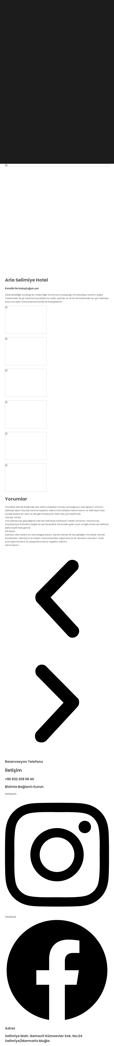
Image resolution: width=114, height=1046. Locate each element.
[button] (57, 599)
